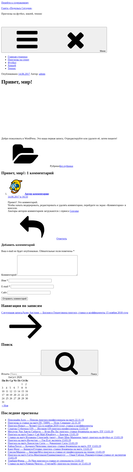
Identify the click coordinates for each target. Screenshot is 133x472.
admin (42, 74)
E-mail (5, 286)
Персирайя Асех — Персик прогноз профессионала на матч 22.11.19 (46, 419)
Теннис (12, 68)
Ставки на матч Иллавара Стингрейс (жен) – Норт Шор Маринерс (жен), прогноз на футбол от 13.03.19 (65, 437)
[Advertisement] (28, 111)
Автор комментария (37, 193)
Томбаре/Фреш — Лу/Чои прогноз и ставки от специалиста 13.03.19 (45, 460)
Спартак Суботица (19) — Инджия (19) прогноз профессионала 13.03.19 (48, 428)
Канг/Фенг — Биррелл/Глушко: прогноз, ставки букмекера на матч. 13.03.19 (50, 449)
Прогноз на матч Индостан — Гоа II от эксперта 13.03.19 (39, 440)
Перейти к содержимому (15, 2)
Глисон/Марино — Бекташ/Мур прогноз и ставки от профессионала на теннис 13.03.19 (56, 452)
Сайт (4, 292)
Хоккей (12, 65)
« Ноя (5, 405)
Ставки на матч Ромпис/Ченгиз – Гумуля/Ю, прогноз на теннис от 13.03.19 (49, 463)
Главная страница (17, 56)
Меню (103, 51)
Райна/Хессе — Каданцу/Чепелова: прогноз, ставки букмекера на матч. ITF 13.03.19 (54, 446)
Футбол (12, 62)
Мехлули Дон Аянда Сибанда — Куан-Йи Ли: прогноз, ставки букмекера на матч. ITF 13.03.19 (60, 431)
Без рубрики (66, 166)
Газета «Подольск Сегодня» (16, 8)
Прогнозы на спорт (18, 59)
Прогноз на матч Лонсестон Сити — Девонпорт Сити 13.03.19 (43, 443)
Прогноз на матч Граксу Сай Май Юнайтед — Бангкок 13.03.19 (43, 434)
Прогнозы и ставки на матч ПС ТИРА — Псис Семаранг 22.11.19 (44, 422)
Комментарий (9, 274)
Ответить (61, 238)
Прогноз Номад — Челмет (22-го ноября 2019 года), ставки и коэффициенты (50, 425)
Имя (4, 280)
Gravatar (74, 211)
